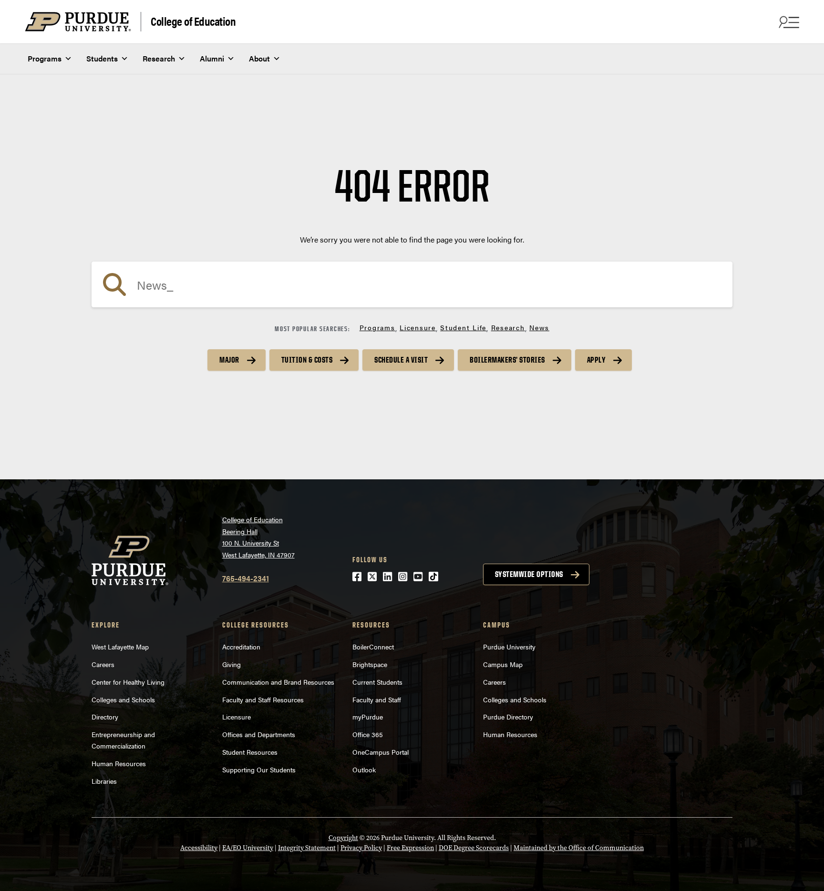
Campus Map (503, 664)
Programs (45, 58)
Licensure (418, 327)
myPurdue (367, 716)
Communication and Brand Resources (278, 682)
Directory (105, 716)
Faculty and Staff (376, 699)
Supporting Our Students (259, 769)
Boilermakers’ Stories (507, 359)
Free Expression (410, 847)
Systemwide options (529, 574)
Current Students (377, 682)
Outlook (364, 769)
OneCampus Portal (380, 752)
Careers (103, 664)
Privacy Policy (361, 847)
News (539, 327)
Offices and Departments (258, 734)
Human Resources (119, 763)
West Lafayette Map (120, 646)
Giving (231, 664)
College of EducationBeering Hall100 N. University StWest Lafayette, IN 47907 (258, 537)
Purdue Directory (508, 716)
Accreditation (241, 646)
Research (159, 58)
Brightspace (369, 664)
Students (102, 58)
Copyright (343, 837)
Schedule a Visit (401, 359)
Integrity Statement (307, 847)
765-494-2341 (245, 578)
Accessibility (198, 847)
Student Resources (250, 752)
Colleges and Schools (123, 699)
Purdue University (509, 646)
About (259, 58)
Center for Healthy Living (128, 682)
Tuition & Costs (307, 359)
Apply (596, 359)
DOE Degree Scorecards (474, 847)
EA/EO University (247, 847)
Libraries (104, 781)
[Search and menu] (787, 21)
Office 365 (367, 734)
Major (229, 359)
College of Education (193, 20)
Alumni (212, 58)
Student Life (463, 327)
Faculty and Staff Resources (263, 699)
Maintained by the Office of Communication (579, 847)
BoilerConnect (373, 646)
